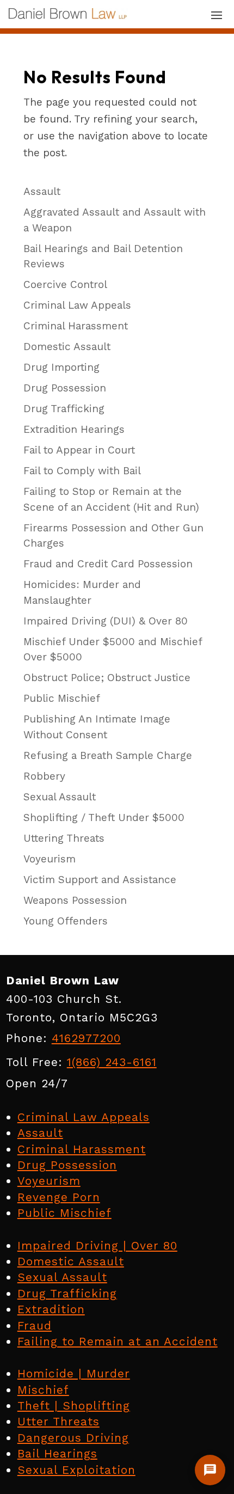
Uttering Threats (63, 838)
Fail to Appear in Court (79, 450)
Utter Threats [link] (58, 1421)
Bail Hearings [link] (57, 1453)
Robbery (44, 776)
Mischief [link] (43, 1390)
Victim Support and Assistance (99, 879)
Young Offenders (65, 921)
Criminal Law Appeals (77, 305)
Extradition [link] (51, 1309)
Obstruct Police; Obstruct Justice (106, 677)
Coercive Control (65, 284)
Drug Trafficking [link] (67, 1293)
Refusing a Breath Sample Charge (107, 755)
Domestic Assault (66, 346)
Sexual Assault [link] (62, 1277)
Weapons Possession (75, 900)
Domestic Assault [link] (70, 1261)
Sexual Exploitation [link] (76, 1470)
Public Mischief (61, 698)
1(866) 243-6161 (112, 1062)
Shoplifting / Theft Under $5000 (103, 817)
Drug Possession (64, 388)
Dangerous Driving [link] (73, 1437)
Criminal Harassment (75, 326)
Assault (41, 191)
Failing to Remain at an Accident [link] (117, 1341)
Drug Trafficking (63, 408)
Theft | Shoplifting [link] (73, 1405)
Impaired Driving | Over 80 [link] (97, 1245)
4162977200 (86, 1038)
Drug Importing (61, 367)
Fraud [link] (34, 1325)
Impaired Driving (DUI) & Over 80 (105, 621)
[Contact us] (210, 1470)
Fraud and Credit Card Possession (108, 564)
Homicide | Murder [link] (73, 1373)
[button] (216, 14)
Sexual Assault (59, 797)
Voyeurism (49, 859)
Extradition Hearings (74, 429)
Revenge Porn (58, 1197)
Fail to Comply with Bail (82, 470)
